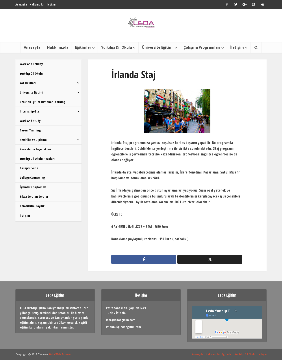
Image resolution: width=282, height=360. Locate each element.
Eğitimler (83, 47)
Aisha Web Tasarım (59, 354)
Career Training (30, 130)
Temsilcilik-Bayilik (32, 206)
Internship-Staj (30, 111)
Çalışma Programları (202, 47)
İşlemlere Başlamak (33, 187)
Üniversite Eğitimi (158, 47)
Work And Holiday (31, 64)
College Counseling (32, 177)
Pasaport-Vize (29, 168)
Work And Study (30, 121)
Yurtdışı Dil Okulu (116, 47)
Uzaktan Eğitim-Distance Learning (42, 102)
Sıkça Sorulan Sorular (34, 196)
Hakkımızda (37, 4)
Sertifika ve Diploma (33, 140)
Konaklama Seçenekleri (35, 149)
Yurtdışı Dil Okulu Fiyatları (37, 159)
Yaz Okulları (28, 83)
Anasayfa (21, 4)
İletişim (51, 4)
